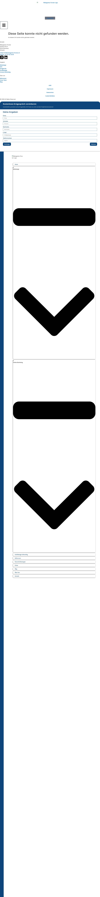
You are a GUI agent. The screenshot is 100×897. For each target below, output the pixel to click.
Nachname (6, 127)
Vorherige (7, 144)
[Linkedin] (6, 57)
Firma (4, 115)
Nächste (93, 144)
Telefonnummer (7, 138)
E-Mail (4, 132)
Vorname (5, 121)
